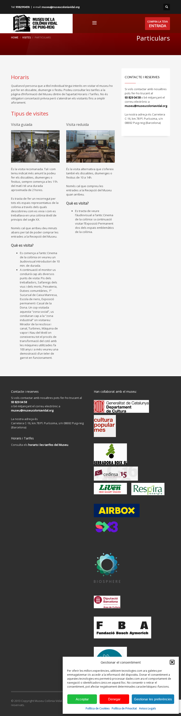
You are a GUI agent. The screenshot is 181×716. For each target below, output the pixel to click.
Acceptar (82, 699)
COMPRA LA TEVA (157, 24)
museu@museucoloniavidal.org (60, 7)
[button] (172, 662)
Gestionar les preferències (153, 699)
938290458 (23, 7)
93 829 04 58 (133, 97)
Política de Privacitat (124, 708)
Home (14, 37)
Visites (26, 37)
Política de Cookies (97, 708)
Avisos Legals (147, 708)
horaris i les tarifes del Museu (48, 445)
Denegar (114, 699)
